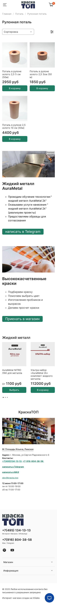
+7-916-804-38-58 (33, 461)
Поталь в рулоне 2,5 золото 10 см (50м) (14, 126)
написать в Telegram (22, 231)
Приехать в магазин (22, 319)
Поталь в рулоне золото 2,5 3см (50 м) (41, 74)
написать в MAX (10, 472)
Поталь (19, 13)
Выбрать (14, 389)
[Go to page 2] (5, 397)
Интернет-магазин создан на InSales (21, 598)
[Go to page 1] (3, 397)
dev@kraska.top (10, 477)
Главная (6, 13)
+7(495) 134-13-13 (16, 530)
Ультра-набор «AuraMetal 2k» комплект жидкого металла (42, 374)
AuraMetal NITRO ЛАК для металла (12, 371)
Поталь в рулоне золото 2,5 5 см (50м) (11, 74)
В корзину (15, 88)
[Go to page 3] (7, 397)
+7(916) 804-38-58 (17, 539)
